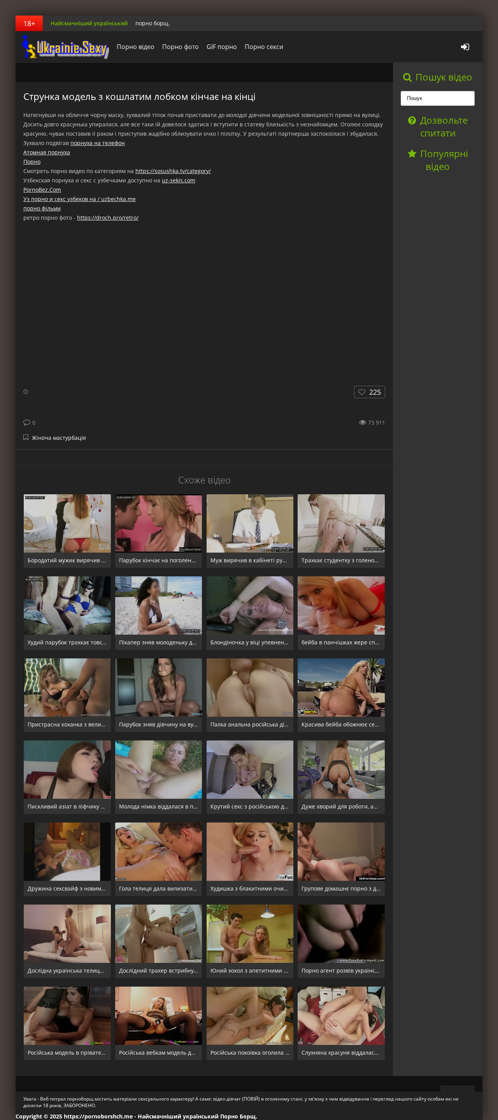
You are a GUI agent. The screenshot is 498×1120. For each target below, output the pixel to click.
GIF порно (222, 46)
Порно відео (135, 46)
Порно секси (264, 46)
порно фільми (42, 208)
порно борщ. (152, 23)
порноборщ (64, 46)
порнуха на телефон (97, 143)
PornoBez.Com (42, 189)
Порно (31, 161)
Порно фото (180, 46)
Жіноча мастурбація (59, 437)
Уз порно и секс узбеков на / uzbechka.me (79, 199)
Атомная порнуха (46, 152)
